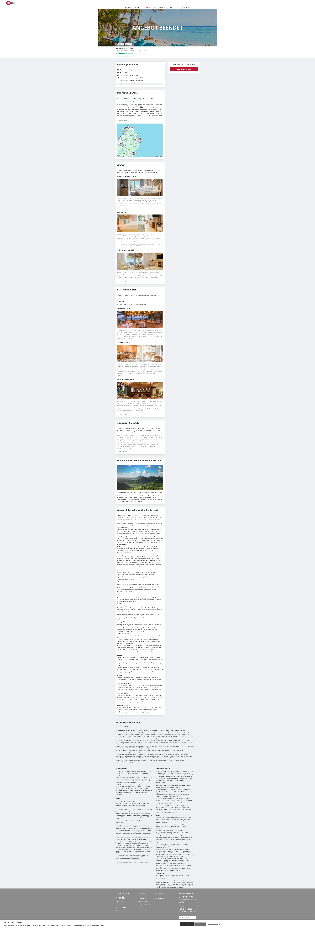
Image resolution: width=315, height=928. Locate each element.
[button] (140, 120)
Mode (155, 7)
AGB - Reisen (142, 893)
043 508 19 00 (186, 896)
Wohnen (169, 7)
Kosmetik (162, 7)
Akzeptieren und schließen (186, 924)
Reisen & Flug (147, 7)
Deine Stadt (136, 7)
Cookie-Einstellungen (145, 904)
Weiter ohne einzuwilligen (214, 924)
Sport (176, 7)
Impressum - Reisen (144, 896)
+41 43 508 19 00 (185, 909)
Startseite (128, 7)
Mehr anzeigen (123, 120)
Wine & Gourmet (185, 7)
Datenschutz (142, 898)
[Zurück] (4, 3)
